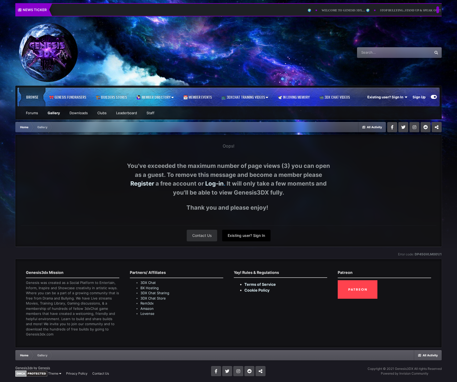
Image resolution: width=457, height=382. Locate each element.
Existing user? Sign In (386, 97)
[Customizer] (434, 97)
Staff (150, 113)
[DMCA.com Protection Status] (31, 373)
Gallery (54, 113)
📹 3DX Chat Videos (334, 97)
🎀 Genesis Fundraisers (67, 97)
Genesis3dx (24, 368)
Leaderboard (126, 113)
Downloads (79, 113)
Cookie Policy (256, 290)
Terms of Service (260, 284)
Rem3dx (147, 303)
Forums (32, 113)
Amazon (147, 308)
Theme (53, 373)
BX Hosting (149, 288)
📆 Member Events (197, 97)
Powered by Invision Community (404, 373)
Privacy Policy (77, 373)
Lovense (147, 313)
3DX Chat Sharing (154, 293)
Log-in (214, 183)
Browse (32, 97)
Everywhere (415, 52)
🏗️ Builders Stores (111, 97)
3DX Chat (148, 282)
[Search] (436, 52)
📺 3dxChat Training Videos (243, 97)
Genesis (44, 368)
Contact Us (202, 235)
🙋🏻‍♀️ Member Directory (153, 97)
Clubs (102, 113)
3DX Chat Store (153, 298)
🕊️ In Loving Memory (294, 97)
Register (142, 183)
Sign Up (419, 97)
